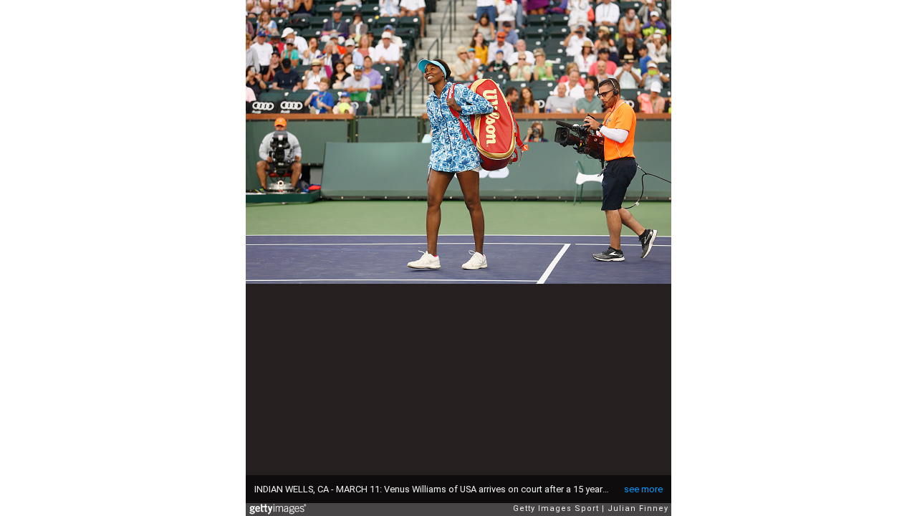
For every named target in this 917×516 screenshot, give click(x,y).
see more (643, 489)
